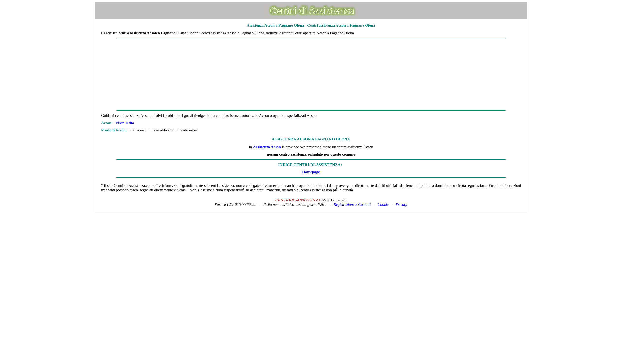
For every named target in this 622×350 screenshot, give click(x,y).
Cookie (383, 204)
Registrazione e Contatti (352, 204)
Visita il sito (124, 123)
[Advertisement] (311, 74)
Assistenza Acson (267, 147)
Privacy (401, 204)
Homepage (311, 172)
